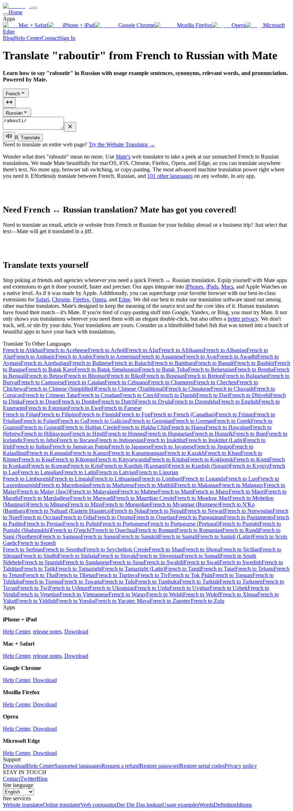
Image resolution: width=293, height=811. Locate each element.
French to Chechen (215, 382)
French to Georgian (151, 421)
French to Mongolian (126, 504)
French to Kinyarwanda (122, 459)
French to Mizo (85, 504)
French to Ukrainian (112, 588)
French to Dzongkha (195, 402)
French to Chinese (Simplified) (60, 389)
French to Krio (84, 466)
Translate (30, 137)
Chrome (61, 299)
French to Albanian (225, 350)
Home (16, 12)
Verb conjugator (98, 805)
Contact (50, 38)
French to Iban (249, 434)
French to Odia (77, 517)
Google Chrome (136, 25)
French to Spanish (42, 562)
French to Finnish (99, 414)
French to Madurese (111, 485)
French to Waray (127, 594)
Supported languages (77, 766)
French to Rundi (240, 530)
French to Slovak (117, 556)
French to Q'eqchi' (71, 530)
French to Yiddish (36, 601)
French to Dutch (116, 402)
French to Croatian (99, 395)
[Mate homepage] (17, 6)
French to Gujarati (41, 427)
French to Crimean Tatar (50, 395)
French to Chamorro (171, 382)
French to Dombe (78, 402)
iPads (212, 287)
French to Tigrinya (117, 575)
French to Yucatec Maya (122, 601)
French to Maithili (154, 485)
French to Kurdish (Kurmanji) (135, 466)
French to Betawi (45, 376)
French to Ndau (129, 511)
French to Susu (127, 562)
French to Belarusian (211, 369)
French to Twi (33, 588)
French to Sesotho (63, 549)
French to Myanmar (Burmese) (184, 504)
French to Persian (43, 524)
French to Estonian (46, 408)
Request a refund (120, 766)
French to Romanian (199, 530)
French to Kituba (168, 459)
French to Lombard (161, 479)
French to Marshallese (45, 498)
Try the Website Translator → (122, 144)
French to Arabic (74, 357)
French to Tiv (153, 575)
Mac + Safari (33, 25)
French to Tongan (232, 575)
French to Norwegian (248, 511)
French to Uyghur (189, 588)
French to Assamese (160, 357)
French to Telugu (254, 569)
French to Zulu (207, 601)
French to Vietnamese (84, 594)
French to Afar (142, 350)
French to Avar (200, 357)
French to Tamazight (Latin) (133, 569)
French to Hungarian (168, 434)
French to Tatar (218, 569)
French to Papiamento (248, 517)
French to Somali (201, 556)
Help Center (27, 38)
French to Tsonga (41, 582)
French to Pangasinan (199, 517)
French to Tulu (118, 582)
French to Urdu (152, 588)
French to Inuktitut (164, 440)
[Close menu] (6, 14)
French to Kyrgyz (249, 466)
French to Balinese (90, 363)
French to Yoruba (75, 601)
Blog (8, 38)
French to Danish (176, 395)
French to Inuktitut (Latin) (214, 440)
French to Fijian (21, 414)
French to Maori (247, 492)
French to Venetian (38, 594)
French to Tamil (183, 569)
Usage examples (180, 805)
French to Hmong (125, 434)
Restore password (160, 766)
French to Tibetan (76, 575)
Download (76, 632)
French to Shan (166, 549)
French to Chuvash (232, 389)
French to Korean (48, 466)
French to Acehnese (65, 350)
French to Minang (47, 504)
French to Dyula (153, 402)
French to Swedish (240, 562)
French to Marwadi (91, 498)
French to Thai (39, 575)
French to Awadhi (237, 357)
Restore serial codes (202, 766)
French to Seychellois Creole (116, 549)
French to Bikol (125, 376)
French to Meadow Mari (201, 498)
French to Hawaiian (227, 427)
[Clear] (70, 127)
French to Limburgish (27, 479)
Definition (225, 805)
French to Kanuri (89, 453)
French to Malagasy (241, 485)
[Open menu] (34, 8)
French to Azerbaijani (45, 363)
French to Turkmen (241, 582)
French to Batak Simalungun (106, 369)
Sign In (67, 38)
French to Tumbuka (157, 582)
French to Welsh (164, 594)
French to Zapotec (170, 601)
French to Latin (78, 472)
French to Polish (81, 524)
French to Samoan (60, 537)
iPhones (194, 287)
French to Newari (204, 511)
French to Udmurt (69, 588)
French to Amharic (34, 357)
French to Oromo (113, 517)
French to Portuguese (124, 524)
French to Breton (204, 376)
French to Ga (72, 421)
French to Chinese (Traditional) (130, 389)
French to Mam (175, 492)
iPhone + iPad (78, 25)
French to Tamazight (78, 569)
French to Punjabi (239, 524)
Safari (42, 299)
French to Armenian (115, 357)
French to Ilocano (76, 440)
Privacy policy (240, 766)
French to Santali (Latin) (224, 537)
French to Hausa (186, 427)
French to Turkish (199, 582)
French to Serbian (23, 549)
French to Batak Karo (49, 369)
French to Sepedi (37, 543)
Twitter (28, 779)
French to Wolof (201, 594)
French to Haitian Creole (90, 427)
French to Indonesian (120, 440)
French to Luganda (204, 479)
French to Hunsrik (212, 434)
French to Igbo (39, 440)
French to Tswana (81, 582)
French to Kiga (36, 459)
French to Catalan (85, 382)
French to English (238, 402)
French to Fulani (39, 421)
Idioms (244, 805)
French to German (193, 421)
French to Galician (108, 421)
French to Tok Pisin (190, 575)
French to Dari (212, 395)
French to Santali (178, 537)
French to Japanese (129, 447)
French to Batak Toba (163, 369)
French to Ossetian (154, 517)
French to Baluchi (131, 363)
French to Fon (134, 414)
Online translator (61, 805)
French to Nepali (166, 511)
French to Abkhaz (23, 350)
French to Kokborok (210, 459)
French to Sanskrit (138, 537)
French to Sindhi (39, 556)
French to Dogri (41, 402)
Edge (124, 299)
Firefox (81, 299)
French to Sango (99, 537)
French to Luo (241, 479)
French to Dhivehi (249, 395)
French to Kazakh (184, 453)
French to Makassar (197, 485)
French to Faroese (121, 408)
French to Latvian (116, 472)
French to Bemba (254, 369)
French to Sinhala (78, 556)
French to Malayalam (94, 492)
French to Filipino (59, 414)
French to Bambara (173, 363)
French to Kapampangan (136, 453)
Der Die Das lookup (139, 805)
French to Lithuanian (115, 479)
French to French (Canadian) (182, 414)
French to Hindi (87, 434)
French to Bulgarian (245, 376)
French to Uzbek (229, 588)
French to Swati (201, 562)
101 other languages (170, 176)
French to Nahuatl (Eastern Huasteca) (69, 511)
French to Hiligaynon (45, 434)
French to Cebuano (126, 382)
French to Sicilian (240, 549)
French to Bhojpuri (86, 376)
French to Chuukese (188, 389)
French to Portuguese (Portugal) (183, 524)
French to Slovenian (159, 556)
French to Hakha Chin (143, 427)
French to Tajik (38, 569)
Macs (227, 287)
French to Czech (138, 395)
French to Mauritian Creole (143, 498)
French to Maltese (138, 492)
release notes (47, 632)
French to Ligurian (157, 472)
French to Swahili (164, 562)
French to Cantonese (41, 382)
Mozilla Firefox (194, 25)
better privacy (243, 319)
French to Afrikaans (181, 350)
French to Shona (201, 549)
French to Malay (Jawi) (43, 492)
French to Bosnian (164, 376)
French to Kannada (48, 453)
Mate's (123, 157)
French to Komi (251, 459)
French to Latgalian (39, 472)
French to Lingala (72, 479)
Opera (238, 25)
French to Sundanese (86, 562)
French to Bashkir (254, 363)
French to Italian (31, 447)
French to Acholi (107, 350)
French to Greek (232, 421)
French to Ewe (84, 408)
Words (206, 805)
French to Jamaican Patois (79, 447)
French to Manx (211, 492)
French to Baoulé (214, 363)
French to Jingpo (213, 447)
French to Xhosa (238, 594)
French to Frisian (234, 414)
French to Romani (155, 530)
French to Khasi (223, 453)
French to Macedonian (64, 485)
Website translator (23, 805)
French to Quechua (113, 530)
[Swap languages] (9, 102)
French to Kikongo (74, 459)
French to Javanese (172, 447)
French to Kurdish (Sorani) (199, 466)
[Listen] (9, 136)
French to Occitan (40, 517)
